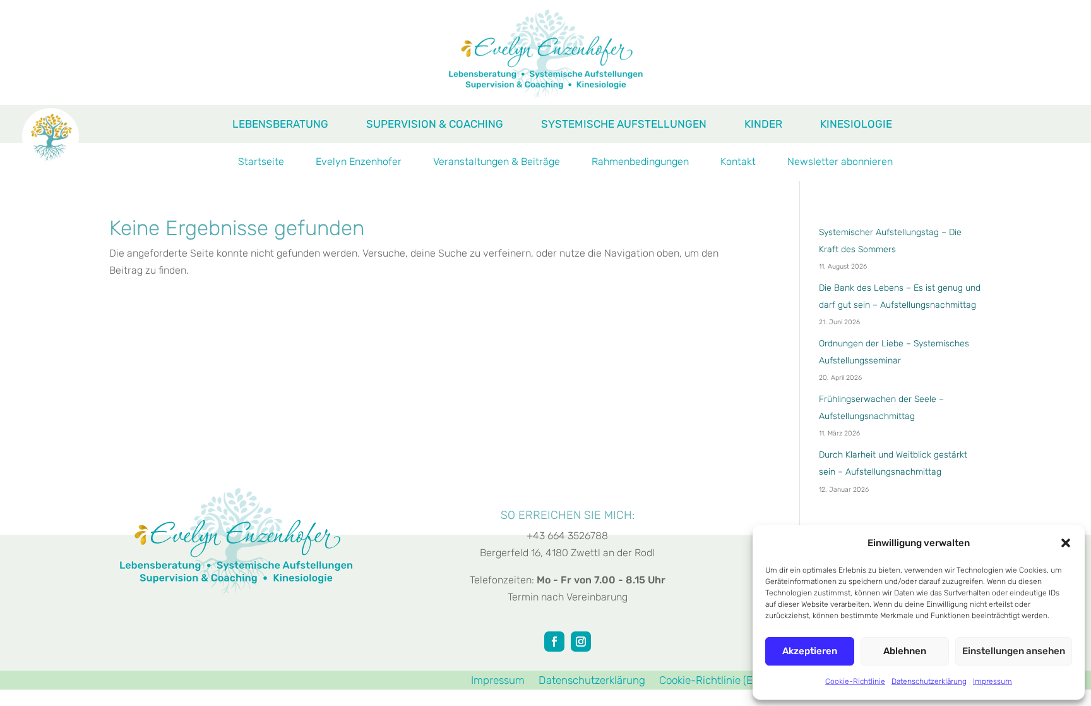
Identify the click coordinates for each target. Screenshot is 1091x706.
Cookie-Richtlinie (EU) (711, 681)
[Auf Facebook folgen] (554, 641)
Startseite (261, 162)
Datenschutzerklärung (929, 681)
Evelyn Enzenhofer (359, 162)
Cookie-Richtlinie (855, 681)
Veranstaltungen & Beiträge (496, 162)
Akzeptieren (809, 651)
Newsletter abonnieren (840, 162)
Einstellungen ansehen (1013, 651)
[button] (1065, 543)
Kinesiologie (856, 124)
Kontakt (738, 162)
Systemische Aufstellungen (623, 124)
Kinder (763, 124)
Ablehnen (904, 651)
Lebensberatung (280, 124)
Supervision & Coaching (434, 124)
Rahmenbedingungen (640, 162)
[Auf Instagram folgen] (581, 641)
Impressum (992, 681)
